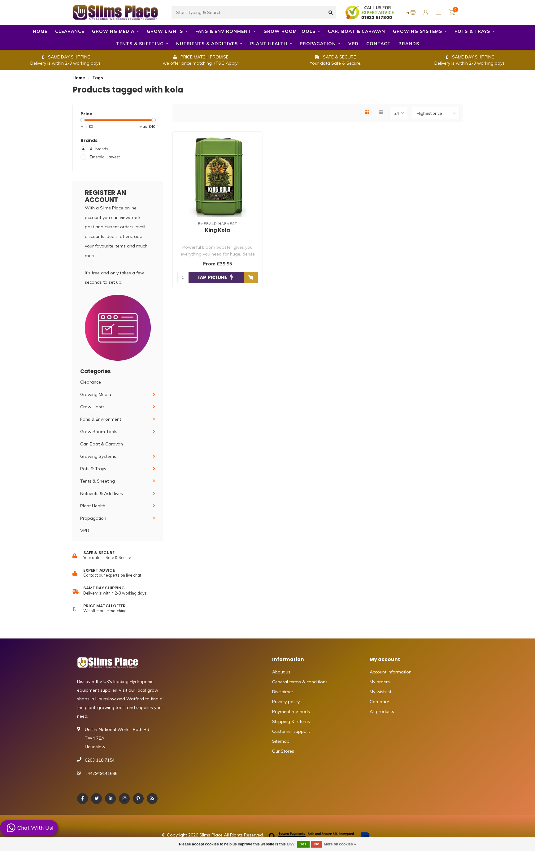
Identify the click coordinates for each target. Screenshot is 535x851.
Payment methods (291, 711)
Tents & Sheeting (140, 43)
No (316, 844)
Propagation (318, 43)
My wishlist (380, 691)
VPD (353, 43)
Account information (390, 672)
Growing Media (113, 31)
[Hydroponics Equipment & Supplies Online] (115, 11)
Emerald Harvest (105, 156)
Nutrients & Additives (207, 43)
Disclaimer (282, 691)
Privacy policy (286, 701)
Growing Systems (417, 31)
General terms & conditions (300, 682)
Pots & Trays (472, 31)
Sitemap (280, 741)
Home (40, 31)
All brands (99, 148)
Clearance (69, 31)
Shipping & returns (291, 721)
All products (382, 711)
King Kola (217, 230)
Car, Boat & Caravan (356, 31)
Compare (379, 701)
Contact (378, 43)
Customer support (291, 731)
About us (281, 672)
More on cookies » (340, 844)
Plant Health (268, 43)
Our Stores (283, 751)
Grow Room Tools (289, 31)
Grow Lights (165, 31)
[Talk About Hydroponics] (370, 12)
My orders (380, 682)
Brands (408, 43)
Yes (303, 844)
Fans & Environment (223, 31)
